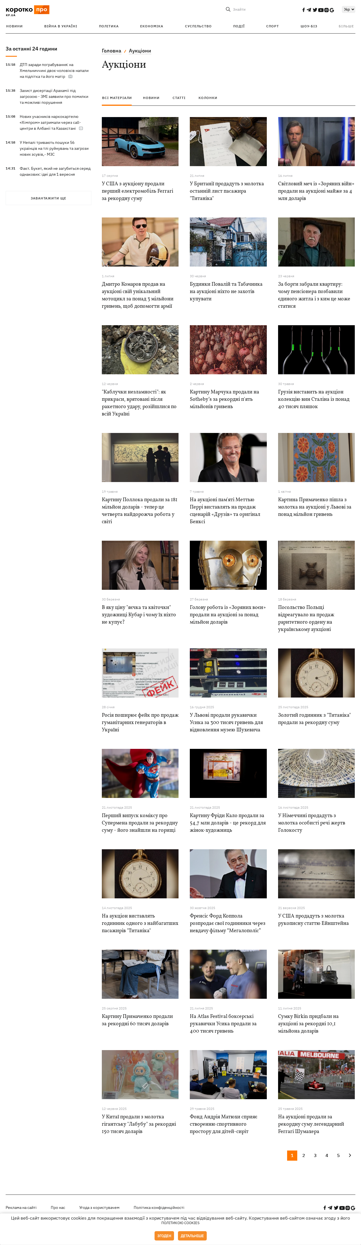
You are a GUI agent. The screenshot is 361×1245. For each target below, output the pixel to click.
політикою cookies (180, 1223)
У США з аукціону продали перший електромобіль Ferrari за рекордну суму (137, 191)
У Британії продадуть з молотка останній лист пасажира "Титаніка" (227, 191)
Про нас (58, 1207)
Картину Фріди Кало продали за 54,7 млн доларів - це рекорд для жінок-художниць (228, 823)
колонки (208, 98)
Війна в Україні (60, 26)
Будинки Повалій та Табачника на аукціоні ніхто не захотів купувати (226, 292)
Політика (109, 26)
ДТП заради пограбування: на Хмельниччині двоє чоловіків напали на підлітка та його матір (54, 70)
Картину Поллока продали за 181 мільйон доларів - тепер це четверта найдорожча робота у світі (139, 510)
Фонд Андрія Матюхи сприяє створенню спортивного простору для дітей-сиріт (223, 1124)
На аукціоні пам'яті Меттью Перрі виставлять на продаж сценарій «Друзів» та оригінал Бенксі (225, 510)
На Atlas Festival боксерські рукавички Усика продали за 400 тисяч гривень (223, 1024)
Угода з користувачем (99, 1207)
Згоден (164, 1235)
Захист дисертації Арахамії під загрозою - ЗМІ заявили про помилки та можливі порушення (54, 96)
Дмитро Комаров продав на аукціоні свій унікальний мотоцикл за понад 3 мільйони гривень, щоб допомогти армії (137, 295)
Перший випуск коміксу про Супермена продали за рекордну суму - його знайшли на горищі (140, 823)
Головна (111, 50)
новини (151, 98)
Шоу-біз (309, 26)
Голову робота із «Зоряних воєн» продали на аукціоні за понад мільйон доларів (228, 615)
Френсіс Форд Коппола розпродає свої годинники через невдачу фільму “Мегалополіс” (227, 923)
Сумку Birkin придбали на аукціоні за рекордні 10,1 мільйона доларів (308, 1024)
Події (239, 26)
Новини (14, 26)
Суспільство (198, 26)
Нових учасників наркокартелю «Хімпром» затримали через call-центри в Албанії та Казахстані (50, 122)
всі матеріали (117, 98)
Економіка (151, 26)
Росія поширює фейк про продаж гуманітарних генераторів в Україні (140, 723)
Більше (346, 26)
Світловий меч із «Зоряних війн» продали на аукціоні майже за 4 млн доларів (316, 191)
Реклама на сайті (21, 1207)
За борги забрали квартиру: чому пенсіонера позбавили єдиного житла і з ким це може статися (314, 295)
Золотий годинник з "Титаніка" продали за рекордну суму (314, 719)
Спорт (272, 26)
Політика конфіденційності (159, 1207)
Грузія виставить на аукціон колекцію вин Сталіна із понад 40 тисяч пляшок (313, 399)
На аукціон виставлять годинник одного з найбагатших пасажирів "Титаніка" (140, 923)
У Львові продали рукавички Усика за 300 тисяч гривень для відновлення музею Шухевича (226, 723)
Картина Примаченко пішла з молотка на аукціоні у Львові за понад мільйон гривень (314, 507)
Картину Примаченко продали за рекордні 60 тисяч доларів (137, 1020)
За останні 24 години (31, 48)
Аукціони (140, 50)
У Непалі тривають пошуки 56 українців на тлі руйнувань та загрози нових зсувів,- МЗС (54, 148)
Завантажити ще (48, 198)
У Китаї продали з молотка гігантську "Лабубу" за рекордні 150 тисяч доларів (139, 1124)
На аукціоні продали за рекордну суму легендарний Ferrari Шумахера (311, 1124)
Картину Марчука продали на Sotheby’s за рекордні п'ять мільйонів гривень (224, 399)
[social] (303, 10)
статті (179, 98)
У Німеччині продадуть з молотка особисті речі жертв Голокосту (311, 823)
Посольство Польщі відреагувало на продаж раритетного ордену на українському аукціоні (306, 618)
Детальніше (192, 1235)
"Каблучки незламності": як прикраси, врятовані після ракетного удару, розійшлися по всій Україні (139, 403)
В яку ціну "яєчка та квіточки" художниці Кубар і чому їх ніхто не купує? (139, 615)
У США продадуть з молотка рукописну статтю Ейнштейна (313, 920)
